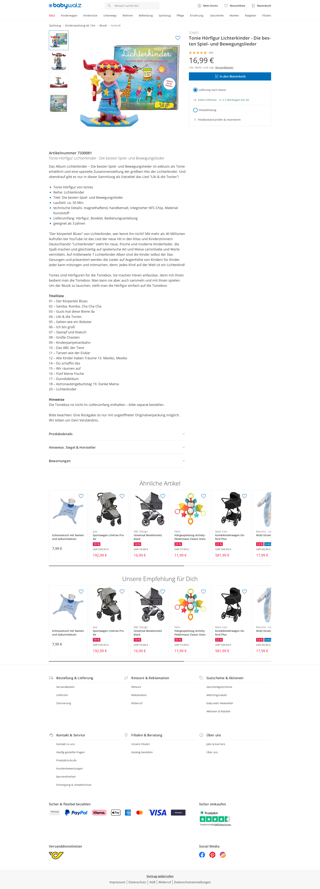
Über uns (212, 752)
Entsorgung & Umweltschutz (73, 785)
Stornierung (63, 703)
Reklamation (139, 695)
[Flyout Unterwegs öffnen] (118, 15)
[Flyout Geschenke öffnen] (225, 15)
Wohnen (128, 15)
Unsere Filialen (140, 744)
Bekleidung (146, 15)
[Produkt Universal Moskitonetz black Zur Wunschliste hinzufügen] (162, 496)
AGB (152, 882)
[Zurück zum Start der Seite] (315, 862)
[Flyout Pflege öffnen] (185, 15)
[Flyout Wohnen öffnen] (134, 15)
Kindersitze (90, 15)
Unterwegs (110, 15)
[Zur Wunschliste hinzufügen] (177, 38)
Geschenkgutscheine (219, 687)
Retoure (136, 687)
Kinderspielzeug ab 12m (80, 25)
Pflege (180, 15)
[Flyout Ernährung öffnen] (204, 15)
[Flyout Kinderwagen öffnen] (78, 15)
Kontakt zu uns (65, 744)
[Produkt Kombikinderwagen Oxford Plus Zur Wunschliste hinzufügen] (244, 496)
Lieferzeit (62, 695)
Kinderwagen (69, 15)
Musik (103, 25)
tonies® (116, 25)
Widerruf (136, 703)
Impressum (117, 882)
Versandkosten (65, 687)
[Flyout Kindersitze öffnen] (98, 15)
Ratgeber (250, 15)
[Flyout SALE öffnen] (56, 15)
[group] (129, 86)
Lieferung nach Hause (212, 90)
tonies (194, 33)
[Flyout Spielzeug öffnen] (172, 15)
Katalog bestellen (142, 752)
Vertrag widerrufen (160, 876)
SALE (52, 15)
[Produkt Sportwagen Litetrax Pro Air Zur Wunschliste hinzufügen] (122, 496)
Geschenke (217, 15)
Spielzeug (165, 15)
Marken (234, 15)
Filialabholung (207, 110)
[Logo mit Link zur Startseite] (65, 6)
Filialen (266, 15)
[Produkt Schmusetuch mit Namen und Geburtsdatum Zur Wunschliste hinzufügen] (81, 496)
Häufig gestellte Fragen (70, 752)
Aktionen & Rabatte (218, 711)
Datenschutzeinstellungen (192, 882)
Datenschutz (137, 882)
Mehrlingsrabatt (216, 695)
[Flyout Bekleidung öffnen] (154, 15)
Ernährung (196, 15)
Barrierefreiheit (66, 776)
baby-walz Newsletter (219, 703)
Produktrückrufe (66, 760)
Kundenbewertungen (69, 768)
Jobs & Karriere (215, 744)
